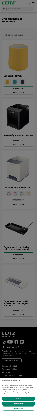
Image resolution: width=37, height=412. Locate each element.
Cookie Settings (18, 408)
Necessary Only (18, 403)
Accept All (18, 398)
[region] (18, 395)
